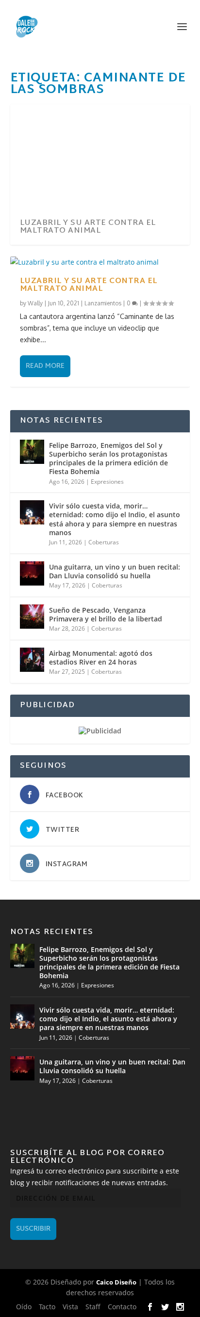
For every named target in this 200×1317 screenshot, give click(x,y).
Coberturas (103, 542)
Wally (35, 303)
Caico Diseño (116, 1282)
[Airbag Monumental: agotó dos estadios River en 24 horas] (32, 660)
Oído (24, 1306)
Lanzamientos (102, 303)
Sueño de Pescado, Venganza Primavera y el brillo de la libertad (105, 614)
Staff (92, 1306)
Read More (45, 366)
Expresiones (107, 481)
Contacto (122, 1306)
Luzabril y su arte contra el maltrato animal (88, 227)
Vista (70, 1306)
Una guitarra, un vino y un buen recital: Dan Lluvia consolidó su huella (114, 571)
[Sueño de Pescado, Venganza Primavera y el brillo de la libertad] (32, 616)
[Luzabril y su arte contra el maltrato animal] (100, 262)
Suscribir (33, 1229)
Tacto (47, 1306)
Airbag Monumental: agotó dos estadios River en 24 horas (100, 657)
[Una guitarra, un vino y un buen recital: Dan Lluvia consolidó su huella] (32, 573)
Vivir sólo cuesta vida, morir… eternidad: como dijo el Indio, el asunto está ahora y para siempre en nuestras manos (114, 519)
